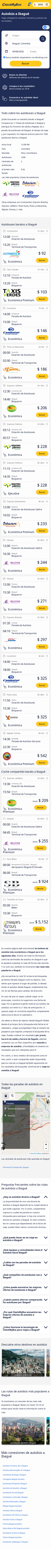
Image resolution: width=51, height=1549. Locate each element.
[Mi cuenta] (28, 4)
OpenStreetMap (36, 1153)
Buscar (42, 260)
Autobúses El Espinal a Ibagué (15, 1483)
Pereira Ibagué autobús (12, 1524)
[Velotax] (10, 195)
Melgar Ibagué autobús (12, 1506)
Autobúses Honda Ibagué (13, 1492)
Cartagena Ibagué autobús (13, 1479)
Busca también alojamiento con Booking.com (27, 57)
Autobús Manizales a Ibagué (14, 1501)
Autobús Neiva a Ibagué (12, 1510)
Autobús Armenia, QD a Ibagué (15, 1465)
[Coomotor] (31, 195)
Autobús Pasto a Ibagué (12, 1519)
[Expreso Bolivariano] (31, 184)
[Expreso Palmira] (10, 184)
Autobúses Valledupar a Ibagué (15, 1542)
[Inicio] (13, 4)
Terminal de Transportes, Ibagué (16, 1167)
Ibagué (42, 1096)
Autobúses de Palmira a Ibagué (15, 1515)
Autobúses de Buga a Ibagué (14, 1474)
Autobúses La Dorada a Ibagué (15, 1497)
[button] (46, 1144)
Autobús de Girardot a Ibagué (15, 1488)
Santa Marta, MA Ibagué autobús (16, 1528)
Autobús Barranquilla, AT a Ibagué (16, 1470)
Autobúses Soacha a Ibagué (14, 1533)
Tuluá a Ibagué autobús (12, 1537)
